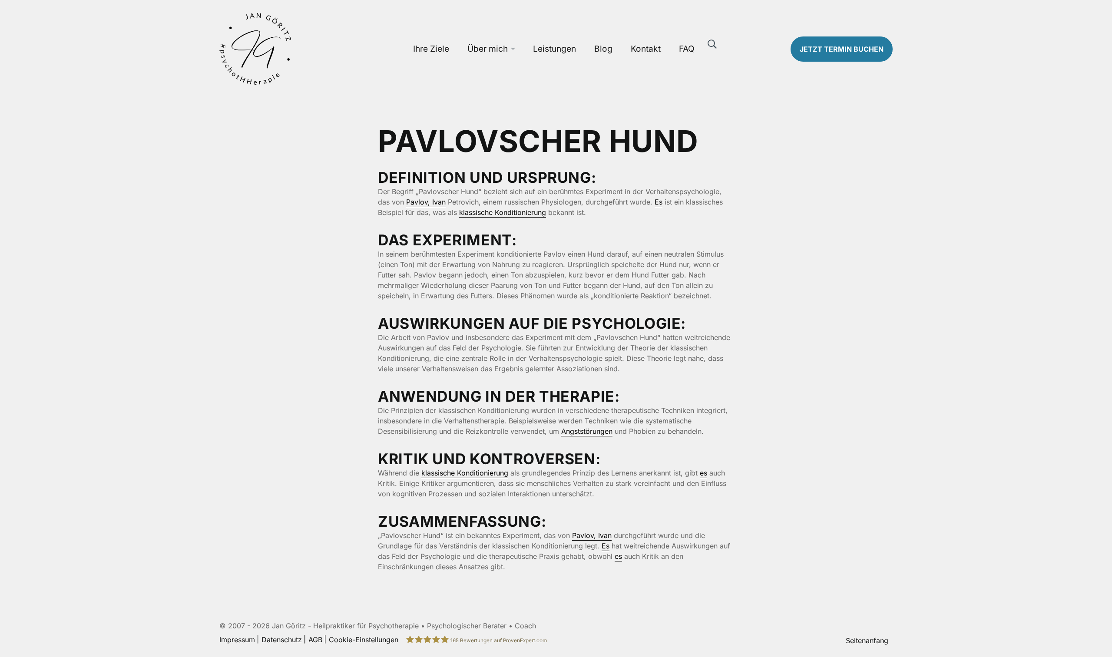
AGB (315, 639)
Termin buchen (842, 49)
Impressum (237, 639)
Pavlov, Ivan (426, 202)
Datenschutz (281, 639)
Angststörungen (586, 431)
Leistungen (554, 48)
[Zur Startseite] (298, 49)
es (703, 473)
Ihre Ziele (431, 48)
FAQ (687, 48)
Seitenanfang (867, 640)
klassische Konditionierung (502, 212)
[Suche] (712, 44)
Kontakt (646, 48)
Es (658, 202)
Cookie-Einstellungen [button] (363, 639)
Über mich (487, 48)
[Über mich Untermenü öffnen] (513, 49)
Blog (603, 48)
